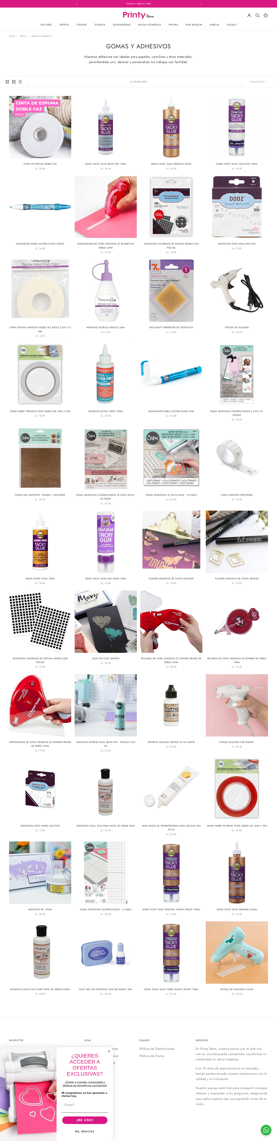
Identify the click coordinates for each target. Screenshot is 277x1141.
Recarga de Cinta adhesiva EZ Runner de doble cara (237, 660)
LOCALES (232, 24)
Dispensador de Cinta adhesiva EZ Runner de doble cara (105, 245)
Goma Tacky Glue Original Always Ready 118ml (171, 909)
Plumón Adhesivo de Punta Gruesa (237, 578)
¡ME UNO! (84, 1120)
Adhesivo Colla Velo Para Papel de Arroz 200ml (40, 989)
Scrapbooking (122, 24)
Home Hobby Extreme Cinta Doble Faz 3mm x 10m (237, 826)
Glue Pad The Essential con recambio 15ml (105, 989)
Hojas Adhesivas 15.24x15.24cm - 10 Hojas (171, 495)
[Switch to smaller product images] (13, 82)
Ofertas (64, 24)
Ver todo (46, 24)
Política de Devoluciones (156, 1048)
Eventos (82, 24)
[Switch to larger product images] (7, 82)
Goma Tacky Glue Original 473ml (171, 164)
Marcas (214, 24)
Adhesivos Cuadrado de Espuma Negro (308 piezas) (40, 660)
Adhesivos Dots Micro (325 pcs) (40, 826)
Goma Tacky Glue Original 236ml (237, 909)
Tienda (23, 36)
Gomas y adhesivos (41, 36)
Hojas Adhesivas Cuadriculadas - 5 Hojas (106, 909)
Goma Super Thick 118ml (40, 578)
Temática (99, 24)
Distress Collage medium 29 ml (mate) (171, 742)
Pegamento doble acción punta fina (171, 411)
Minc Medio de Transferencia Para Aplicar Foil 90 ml (171, 827)
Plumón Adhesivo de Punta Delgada (171, 578)
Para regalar (194, 24)
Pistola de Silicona (237, 327)
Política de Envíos (151, 1056)
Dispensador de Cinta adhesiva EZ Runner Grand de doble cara (40, 744)
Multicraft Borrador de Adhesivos (171, 327)
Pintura (173, 24)
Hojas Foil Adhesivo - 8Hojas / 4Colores (40, 495)
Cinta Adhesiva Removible (237, 495)
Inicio (12, 36)
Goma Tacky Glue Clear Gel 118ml (236, 164)
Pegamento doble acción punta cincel (40, 243)
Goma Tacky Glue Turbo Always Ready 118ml (171, 989)
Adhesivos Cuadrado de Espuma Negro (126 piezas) (171, 245)
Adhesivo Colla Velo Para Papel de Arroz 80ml (106, 826)
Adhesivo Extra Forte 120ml (105, 411)
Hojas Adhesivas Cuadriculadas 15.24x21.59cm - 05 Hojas (105, 496)
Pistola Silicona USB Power (236, 742)
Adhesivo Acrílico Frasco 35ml (105, 327)
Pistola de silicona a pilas (236, 989)
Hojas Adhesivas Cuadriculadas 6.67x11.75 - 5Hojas (237, 413)
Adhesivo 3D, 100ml (40, 909)
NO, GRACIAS (84, 1131)
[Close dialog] (109, 1051)
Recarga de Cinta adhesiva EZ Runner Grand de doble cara (171, 660)
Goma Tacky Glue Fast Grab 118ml (105, 578)
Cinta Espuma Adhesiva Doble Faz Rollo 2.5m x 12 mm (40, 329)
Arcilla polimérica (149, 24)
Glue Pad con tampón (105, 658)
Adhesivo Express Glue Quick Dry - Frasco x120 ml (105, 744)
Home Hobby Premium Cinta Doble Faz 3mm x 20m (40, 411)
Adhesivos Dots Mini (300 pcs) (237, 243)
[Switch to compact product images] (20, 82)
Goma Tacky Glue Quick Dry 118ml (105, 164)
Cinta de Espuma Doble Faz (40, 164)
